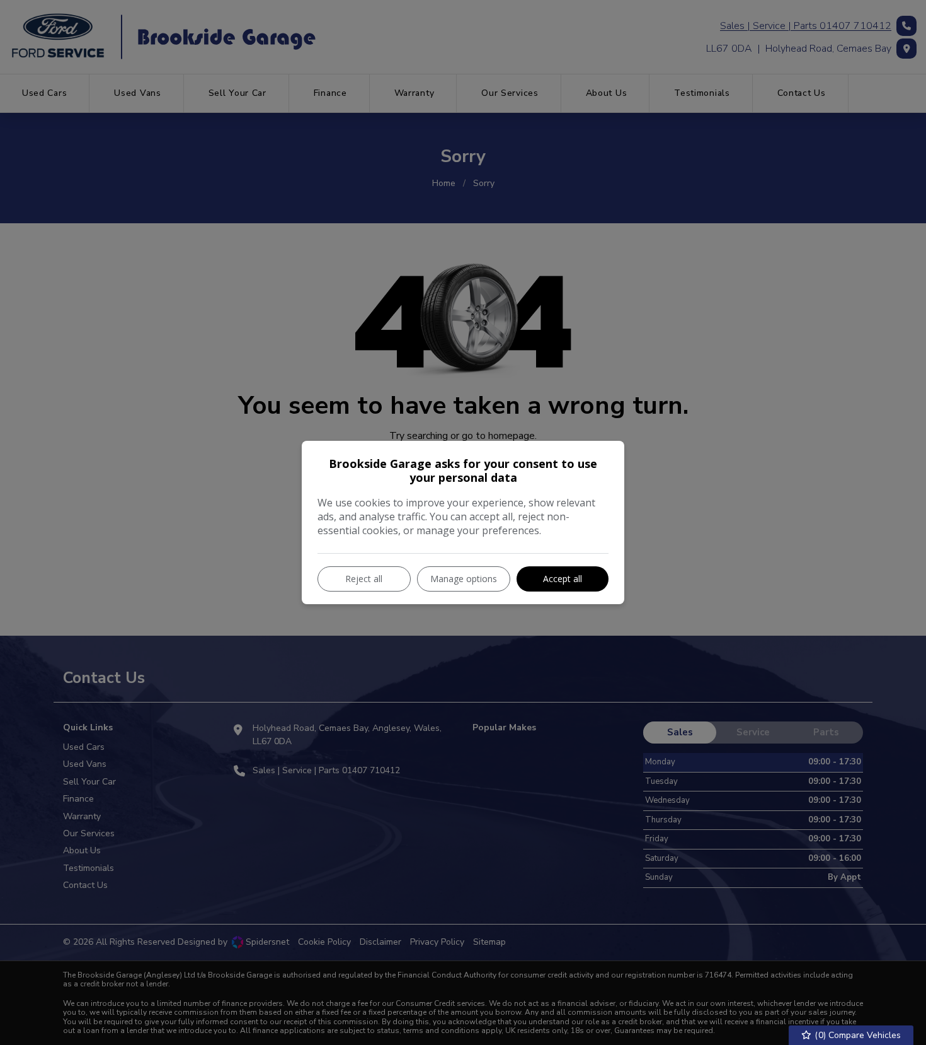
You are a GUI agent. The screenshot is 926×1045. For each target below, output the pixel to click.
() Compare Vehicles (856, 1035)
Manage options (463, 579)
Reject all (363, 579)
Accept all (562, 579)
